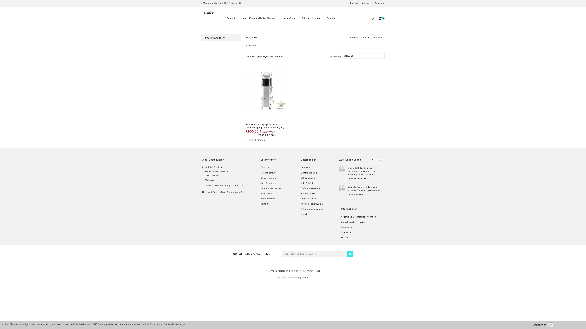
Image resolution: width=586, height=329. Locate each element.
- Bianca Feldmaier (357, 178)
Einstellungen (539, 324)
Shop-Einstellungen (212, 159)
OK (550, 324)
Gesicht (231, 18)
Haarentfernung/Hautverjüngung (259, 18)
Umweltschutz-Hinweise (353, 222)
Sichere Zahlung (268, 173)
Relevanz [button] (364, 56)
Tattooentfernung (311, 18)
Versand (345, 237)
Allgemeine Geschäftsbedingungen (358, 217)
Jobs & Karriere (268, 183)
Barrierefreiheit (268, 198)
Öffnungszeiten (268, 178)
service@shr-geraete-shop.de (228, 192)
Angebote (380, 3)
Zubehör (331, 18)
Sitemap (366, 3)
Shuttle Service (267, 193)
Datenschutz (347, 232)
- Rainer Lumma (355, 194)
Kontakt (354, 3)
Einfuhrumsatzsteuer (270, 188)
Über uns (265, 167)
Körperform (289, 18)
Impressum (346, 227)
